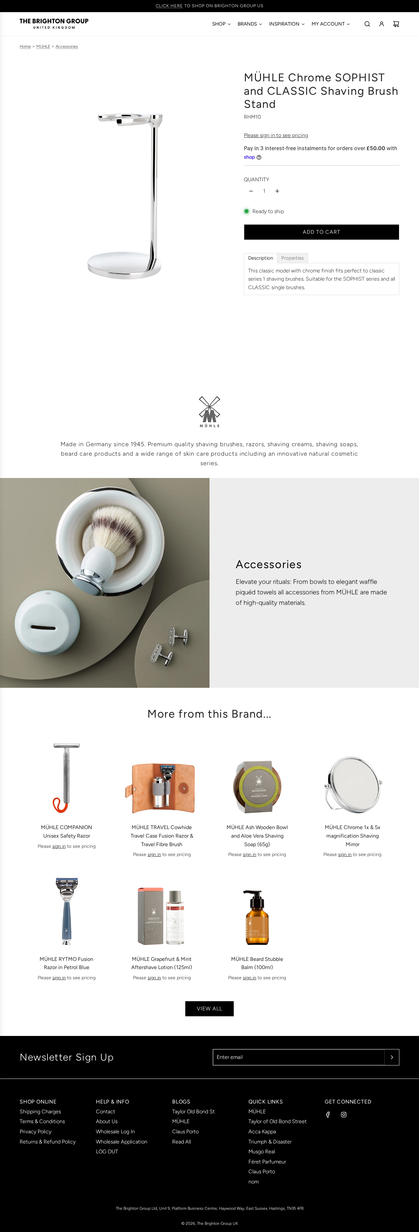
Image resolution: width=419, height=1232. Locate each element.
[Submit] (392, 1057)
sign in (59, 846)
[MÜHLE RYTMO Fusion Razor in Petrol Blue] (66, 909)
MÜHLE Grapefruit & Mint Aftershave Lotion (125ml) (161, 963)
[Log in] (381, 24)
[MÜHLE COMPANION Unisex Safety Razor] (66, 777)
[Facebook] (328, 1114)
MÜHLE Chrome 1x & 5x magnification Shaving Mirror (352, 835)
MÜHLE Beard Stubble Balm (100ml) (257, 963)
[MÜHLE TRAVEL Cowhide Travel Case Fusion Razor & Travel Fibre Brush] (161, 777)
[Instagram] (344, 1114)
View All (209, 1008)
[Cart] (396, 24)
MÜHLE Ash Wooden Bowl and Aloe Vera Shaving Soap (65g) (257, 835)
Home (25, 46)
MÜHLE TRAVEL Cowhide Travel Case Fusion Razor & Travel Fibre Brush (162, 835)
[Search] (367, 24)
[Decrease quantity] (251, 191)
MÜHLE (43, 46)
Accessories (67, 46)
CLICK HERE (169, 5)
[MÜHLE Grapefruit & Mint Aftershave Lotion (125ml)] (161, 909)
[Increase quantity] (277, 191)
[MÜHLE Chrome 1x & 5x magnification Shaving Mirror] (352, 777)
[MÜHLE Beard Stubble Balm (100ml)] (257, 909)
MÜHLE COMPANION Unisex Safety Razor (66, 831)
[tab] (260, 258)
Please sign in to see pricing (276, 135)
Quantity (256, 179)
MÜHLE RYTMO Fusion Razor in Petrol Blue (66, 963)
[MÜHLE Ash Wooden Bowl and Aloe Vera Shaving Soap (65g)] (257, 777)
